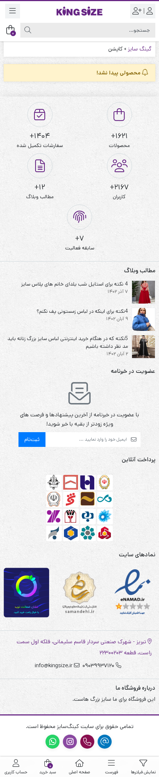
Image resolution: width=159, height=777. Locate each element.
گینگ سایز (140, 49)
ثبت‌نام (32, 439)
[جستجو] (27, 30)
